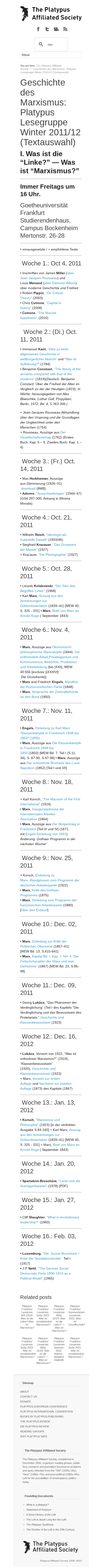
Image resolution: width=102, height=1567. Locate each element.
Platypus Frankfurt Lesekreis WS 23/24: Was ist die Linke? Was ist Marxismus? (27, 1317)
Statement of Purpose (38, 1509)
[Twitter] (47, 29)
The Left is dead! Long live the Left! (46, 1519)
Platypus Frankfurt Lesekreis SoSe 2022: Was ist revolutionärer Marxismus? (28, 1347)
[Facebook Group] (38, 29)
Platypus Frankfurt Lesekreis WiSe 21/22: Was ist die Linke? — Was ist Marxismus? (43, 1350)
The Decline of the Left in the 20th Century (50, 1529)
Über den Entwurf (34, 910)
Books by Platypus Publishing (42, 1416)
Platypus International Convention (46, 1411)
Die (34, 1426)
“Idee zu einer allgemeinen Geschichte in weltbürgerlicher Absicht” (44, 354)
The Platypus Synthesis (40, 1524)
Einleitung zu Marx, (49, 880)
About (24, 1391)
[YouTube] (56, 29)
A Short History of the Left (41, 1514)
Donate (25, 1401)
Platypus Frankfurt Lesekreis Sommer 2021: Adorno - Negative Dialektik (59, 1349)
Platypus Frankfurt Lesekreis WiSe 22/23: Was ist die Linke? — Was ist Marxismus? (59, 1318)
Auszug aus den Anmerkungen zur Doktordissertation (41, 601)
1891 (62, 834)
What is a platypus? (37, 1504)
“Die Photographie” (52, 554)
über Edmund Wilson (60, 283)
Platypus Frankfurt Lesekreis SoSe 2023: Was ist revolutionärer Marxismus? (44, 1315)
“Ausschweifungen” (50, 493)
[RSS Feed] (65, 29)
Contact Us (28, 1396)
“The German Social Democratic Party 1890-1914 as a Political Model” (45, 1273)
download (28, 488)
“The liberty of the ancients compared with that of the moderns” (50, 374)
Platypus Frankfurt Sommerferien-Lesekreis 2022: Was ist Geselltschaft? (76, 1315)
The (35, 1421)
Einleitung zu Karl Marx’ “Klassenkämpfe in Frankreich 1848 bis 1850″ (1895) (49, 733)
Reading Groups (32, 1431)
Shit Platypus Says (33, 1436)
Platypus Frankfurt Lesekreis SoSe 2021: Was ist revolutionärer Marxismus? (76, 1347)
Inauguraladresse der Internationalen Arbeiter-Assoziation (42, 814)
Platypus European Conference (43, 1406)
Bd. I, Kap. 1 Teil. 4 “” (49, 961)
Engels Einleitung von (42, 834)
